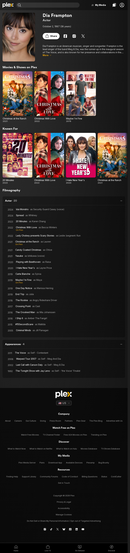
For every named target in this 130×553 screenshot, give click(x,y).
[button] (122, 5)
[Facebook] (65, 36)
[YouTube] (83, 529)
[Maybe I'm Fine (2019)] (81, 97)
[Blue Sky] (64, 529)
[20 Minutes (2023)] (17, 158)
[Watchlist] (114, 5)
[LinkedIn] (76, 529)
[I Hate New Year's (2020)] (81, 158)
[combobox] (51, 5)
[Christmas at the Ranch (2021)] (17, 97)
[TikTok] (51, 529)
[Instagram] (74, 36)
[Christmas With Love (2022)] (49, 97)
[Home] (8, 5)
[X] (83, 36)
